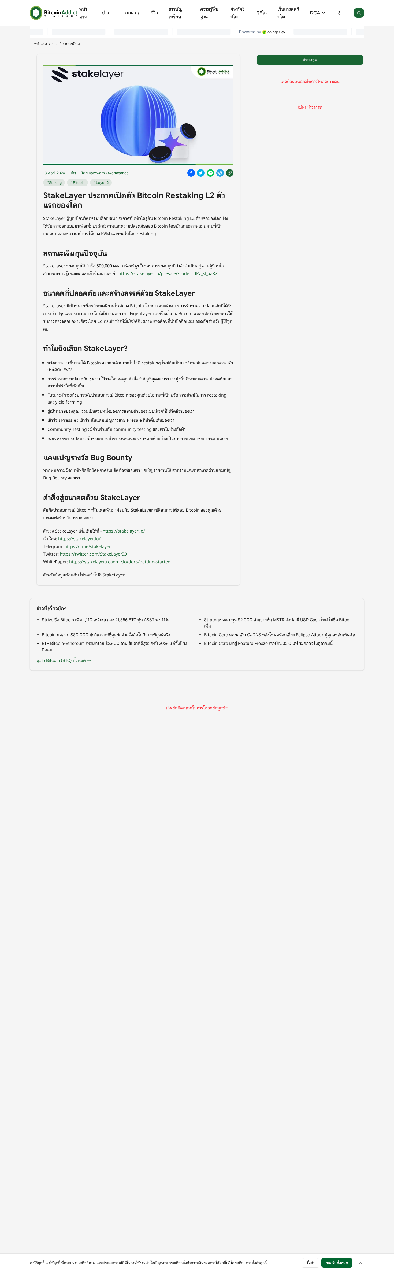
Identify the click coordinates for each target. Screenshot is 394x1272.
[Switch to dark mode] (339, 13)
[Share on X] (201, 173)
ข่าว (105, 13)
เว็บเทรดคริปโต (288, 13)
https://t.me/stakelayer (87, 546)
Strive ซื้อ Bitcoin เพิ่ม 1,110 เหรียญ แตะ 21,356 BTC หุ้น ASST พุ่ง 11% (105, 620)
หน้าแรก (83, 13)
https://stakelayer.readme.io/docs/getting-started (119, 561)
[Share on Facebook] (191, 173)
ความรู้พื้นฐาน (209, 13)
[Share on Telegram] (220, 173)
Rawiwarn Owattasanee (109, 173)
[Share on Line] (210, 173)
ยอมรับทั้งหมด (337, 1262)
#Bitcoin (77, 182)
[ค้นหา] (359, 13)
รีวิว (154, 13)
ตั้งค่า (310, 1262)
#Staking (54, 182)
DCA (315, 13)
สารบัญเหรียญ (176, 13)
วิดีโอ (262, 13)
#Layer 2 (101, 182)
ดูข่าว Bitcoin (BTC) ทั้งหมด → (63, 660)
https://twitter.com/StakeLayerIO (93, 553)
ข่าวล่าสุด (310, 59)
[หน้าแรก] (53, 13)
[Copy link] (229, 173)
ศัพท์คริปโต (237, 13)
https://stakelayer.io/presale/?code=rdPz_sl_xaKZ (168, 273)
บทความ (133, 13)
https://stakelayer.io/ (124, 530)
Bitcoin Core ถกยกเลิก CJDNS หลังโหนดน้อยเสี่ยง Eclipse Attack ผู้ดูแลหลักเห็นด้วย (280, 635)
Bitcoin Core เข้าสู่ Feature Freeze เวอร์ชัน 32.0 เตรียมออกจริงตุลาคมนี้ (268, 643)
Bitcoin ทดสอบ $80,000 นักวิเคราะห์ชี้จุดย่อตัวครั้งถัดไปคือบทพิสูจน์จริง (106, 635)
